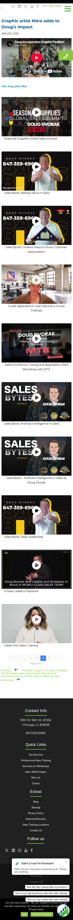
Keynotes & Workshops (36, 766)
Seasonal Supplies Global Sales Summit (30, 138)
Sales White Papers (36, 771)
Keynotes (36, 875)
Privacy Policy (36, 813)
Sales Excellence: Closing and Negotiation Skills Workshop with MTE (36, 367)
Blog (36, 801)
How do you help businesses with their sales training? (41, 893)
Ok (24, 914)
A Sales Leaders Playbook (21, 591)
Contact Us (36, 830)
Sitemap (35, 807)
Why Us (35, 777)
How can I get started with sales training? (47, 899)
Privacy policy (42, 914)
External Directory (36, 818)
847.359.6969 (52, 6)
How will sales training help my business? (47, 887)
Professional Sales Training (36, 760)
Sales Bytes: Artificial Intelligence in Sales (31, 423)
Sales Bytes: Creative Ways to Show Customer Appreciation (36, 249)
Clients (36, 783)
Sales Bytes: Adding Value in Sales (27, 192)
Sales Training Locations (36, 824)
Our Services (36, 754)
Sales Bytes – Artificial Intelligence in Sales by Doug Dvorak (36, 480)
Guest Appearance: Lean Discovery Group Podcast (36, 308)
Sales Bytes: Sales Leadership (23, 536)
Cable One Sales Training (21, 645)
